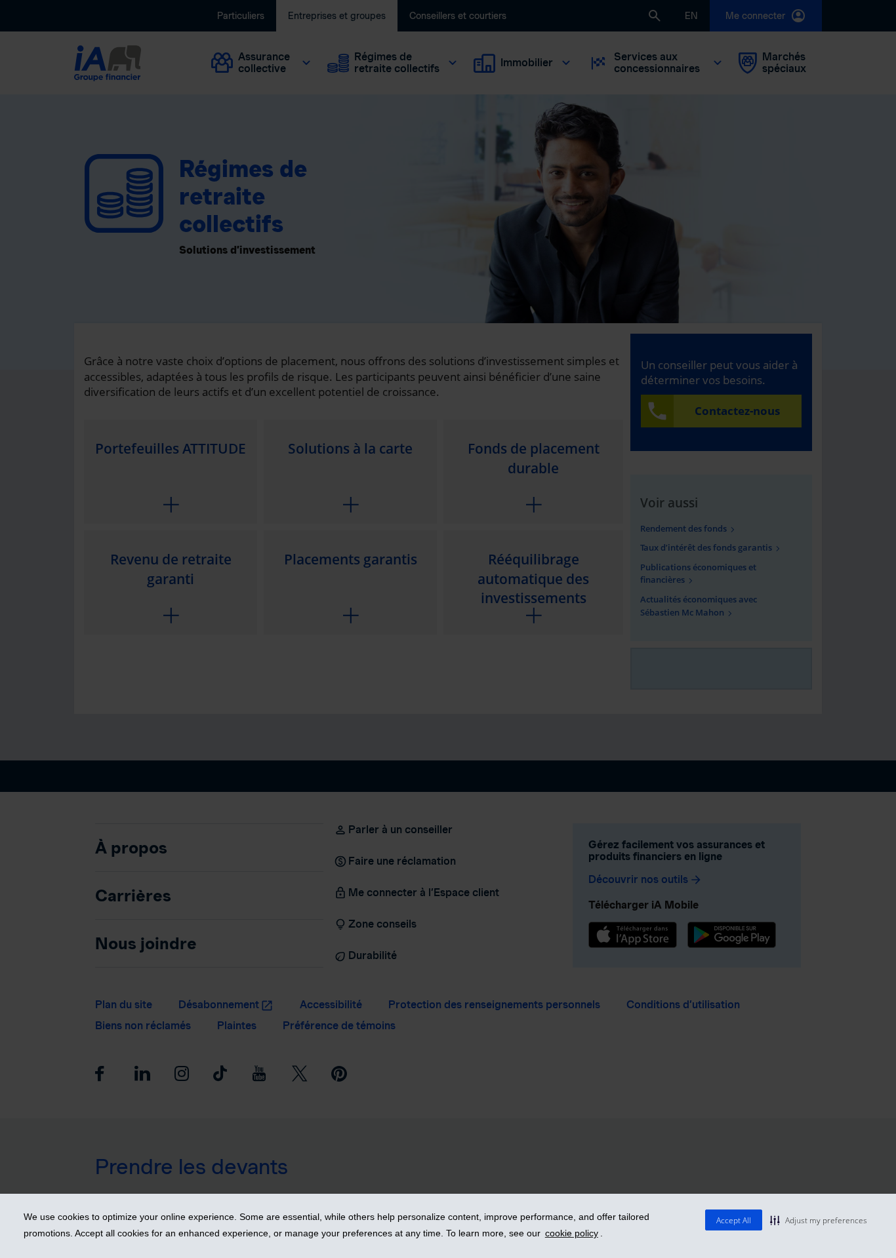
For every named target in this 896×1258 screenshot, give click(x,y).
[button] (818, 1219)
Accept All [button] (733, 1220)
